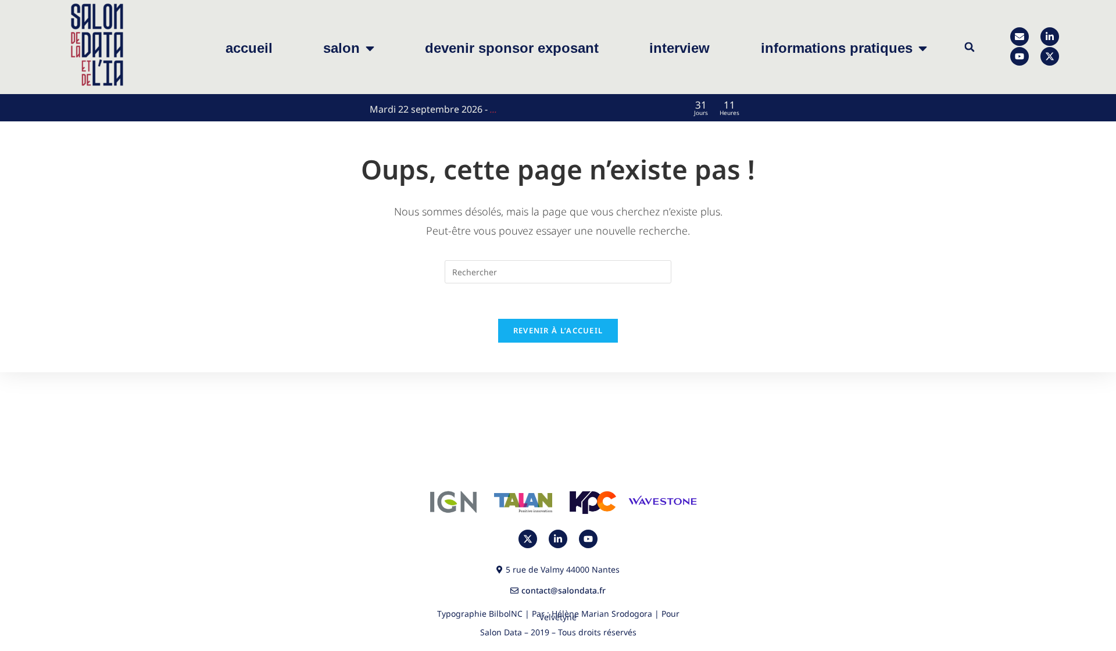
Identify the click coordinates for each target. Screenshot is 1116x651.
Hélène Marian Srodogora (602, 613)
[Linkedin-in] (1049, 36)
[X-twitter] (1049, 56)
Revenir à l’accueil (558, 330)
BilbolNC (506, 613)
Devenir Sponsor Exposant (512, 48)
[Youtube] (1019, 56)
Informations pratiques (837, 48)
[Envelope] (1019, 36)
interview (679, 48)
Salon (341, 48)
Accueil (249, 48)
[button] (969, 47)
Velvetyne (558, 617)
